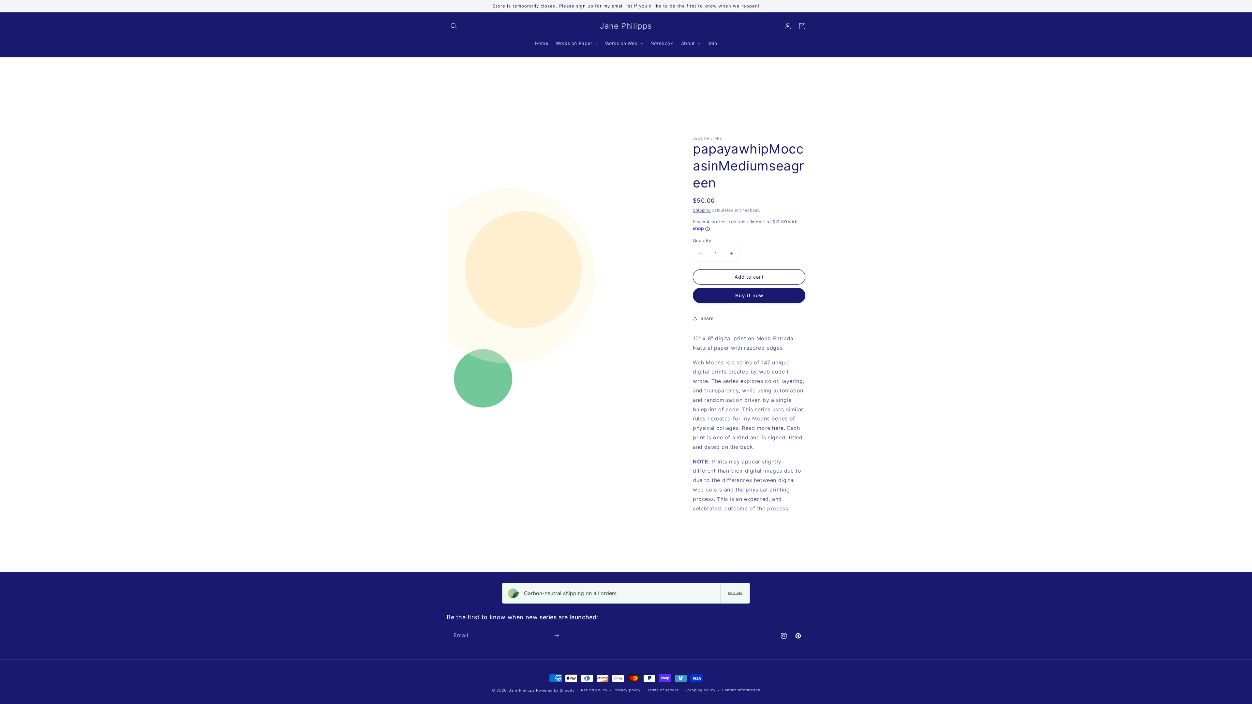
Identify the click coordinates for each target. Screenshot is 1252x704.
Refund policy (594, 690)
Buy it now (749, 295)
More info (735, 593)
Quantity (702, 240)
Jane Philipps (522, 690)
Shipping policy (700, 690)
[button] (454, 26)
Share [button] (707, 318)
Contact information (741, 690)
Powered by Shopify (555, 690)
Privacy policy (627, 690)
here (777, 428)
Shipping (702, 210)
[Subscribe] (556, 635)
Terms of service (663, 690)
